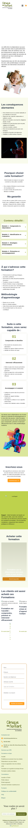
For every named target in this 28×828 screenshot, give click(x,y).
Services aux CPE (6, 750)
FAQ (2, 794)
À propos (4, 788)
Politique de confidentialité (8, 791)
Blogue (3, 798)
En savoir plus (5, 631)
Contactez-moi (5, 735)
